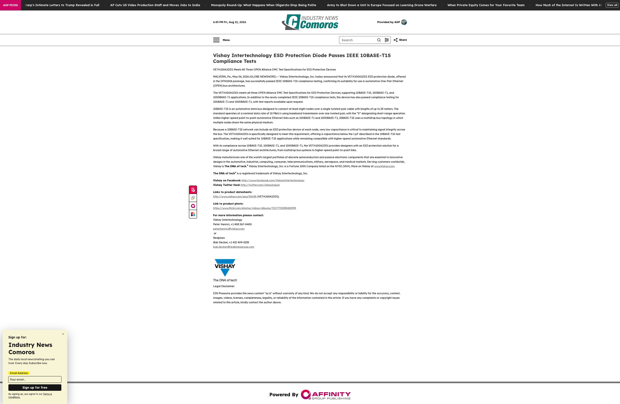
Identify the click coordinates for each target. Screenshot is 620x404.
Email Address (19, 373)
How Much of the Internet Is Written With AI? (570, 5)
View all (612, 5)
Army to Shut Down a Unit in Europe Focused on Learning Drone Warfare (382, 5)
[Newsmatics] (193, 214)
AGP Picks (10, 5)
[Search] (379, 40)
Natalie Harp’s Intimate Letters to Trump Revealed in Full (56, 5)
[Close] (63, 333)
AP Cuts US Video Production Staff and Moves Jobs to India (155, 5)
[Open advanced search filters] (387, 40)
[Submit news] (193, 190)
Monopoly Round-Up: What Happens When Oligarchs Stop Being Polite (263, 5)
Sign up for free (34, 387)
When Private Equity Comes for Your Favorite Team (486, 5)
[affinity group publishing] (193, 206)
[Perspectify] (193, 198)
